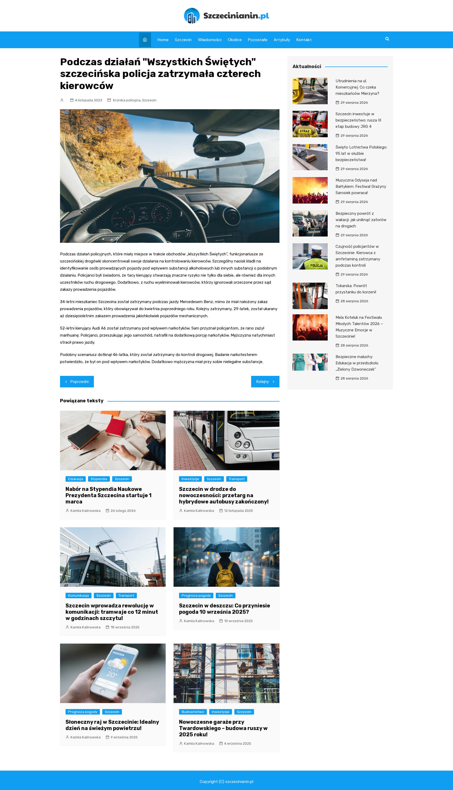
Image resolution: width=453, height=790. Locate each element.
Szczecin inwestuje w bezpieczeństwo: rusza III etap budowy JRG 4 (358, 120)
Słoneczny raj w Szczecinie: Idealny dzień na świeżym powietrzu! (112, 725)
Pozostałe (257, 39)
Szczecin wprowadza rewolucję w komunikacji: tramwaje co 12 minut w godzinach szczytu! (112, 611)
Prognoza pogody (196, 595)
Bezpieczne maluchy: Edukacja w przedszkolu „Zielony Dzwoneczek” (357, 363)
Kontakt (304, 39)
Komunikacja (78, 595)
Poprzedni (80, 381)
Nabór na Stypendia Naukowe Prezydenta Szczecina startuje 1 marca (109, 495)
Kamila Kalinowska (86, 511)
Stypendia (99, 479)
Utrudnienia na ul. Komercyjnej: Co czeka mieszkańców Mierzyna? (357, 87)
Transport (237, 479)
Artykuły (282, 39)
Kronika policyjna (127, 100)
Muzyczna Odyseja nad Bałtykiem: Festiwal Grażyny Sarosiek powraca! (361, 186)
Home (163, 39)
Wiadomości (210, 39)
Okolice (235, 39)
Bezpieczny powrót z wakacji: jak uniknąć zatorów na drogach (361, 219)
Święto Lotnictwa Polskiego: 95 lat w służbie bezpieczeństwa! (361, 153)
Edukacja (75, 479)
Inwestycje (190, 479)
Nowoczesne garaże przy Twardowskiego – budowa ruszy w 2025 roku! (223, 728)
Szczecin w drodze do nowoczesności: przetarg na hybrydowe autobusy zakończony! (224, 495)
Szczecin (183, 39)
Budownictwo (193, 712)
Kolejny (262, 381)
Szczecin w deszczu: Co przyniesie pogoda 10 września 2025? (224, 608)
